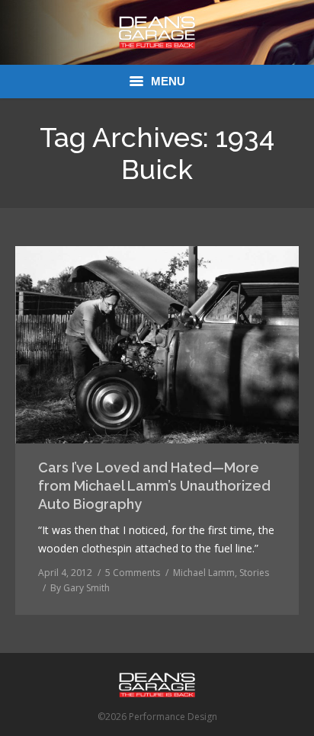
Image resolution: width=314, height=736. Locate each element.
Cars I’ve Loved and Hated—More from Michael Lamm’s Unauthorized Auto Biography (154, 485)
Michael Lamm (204, 572)
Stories (254, 572)
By (80, 587)
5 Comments (132, 572)
